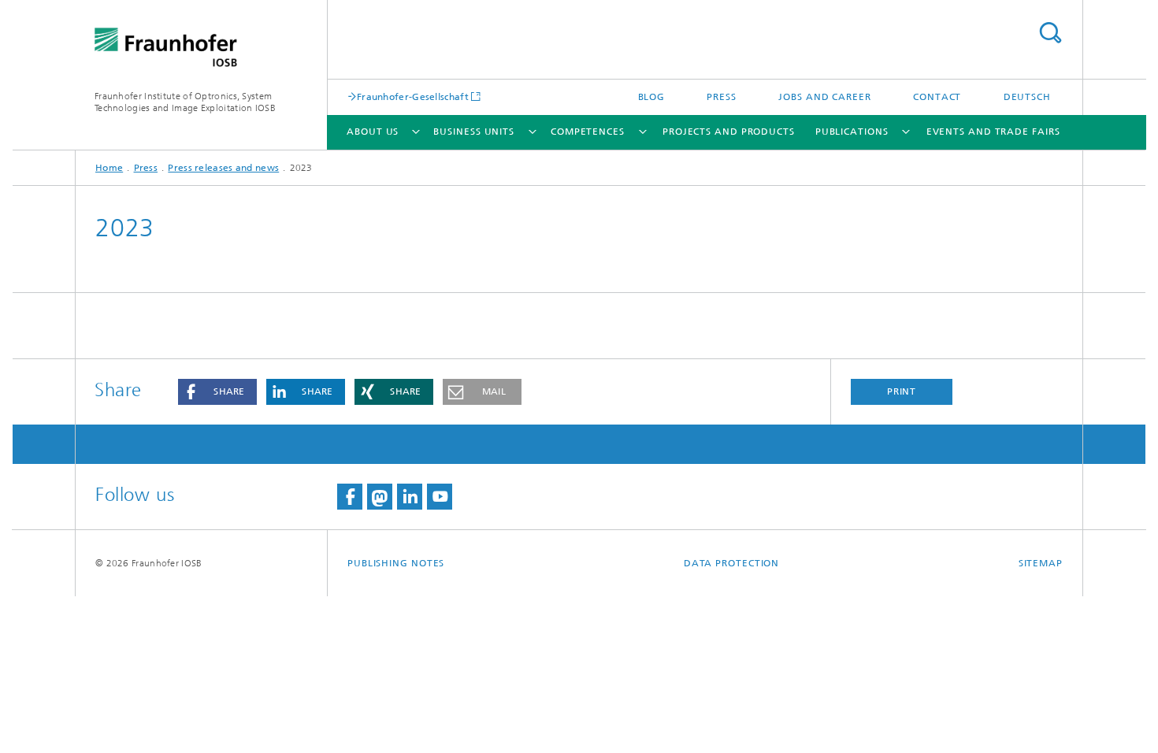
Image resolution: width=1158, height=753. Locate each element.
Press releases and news (223, 167)
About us (373, 131)
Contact (937, 96)
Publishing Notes (395, 563)
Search (1050, 33)
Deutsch (1027, 96)
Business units (473, 131)
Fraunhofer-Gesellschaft (413, 96)
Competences (588, 131)
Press (722, 96)
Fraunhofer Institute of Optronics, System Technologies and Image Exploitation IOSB (185, 102)
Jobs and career (824, 96)
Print (902, 391)
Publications (852, 131)
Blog (652, 96)
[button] (217, 392)
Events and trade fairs (993, 131)
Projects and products (729, 131)
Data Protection (732, 563)
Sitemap (1041, 563)
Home (109, 167)
